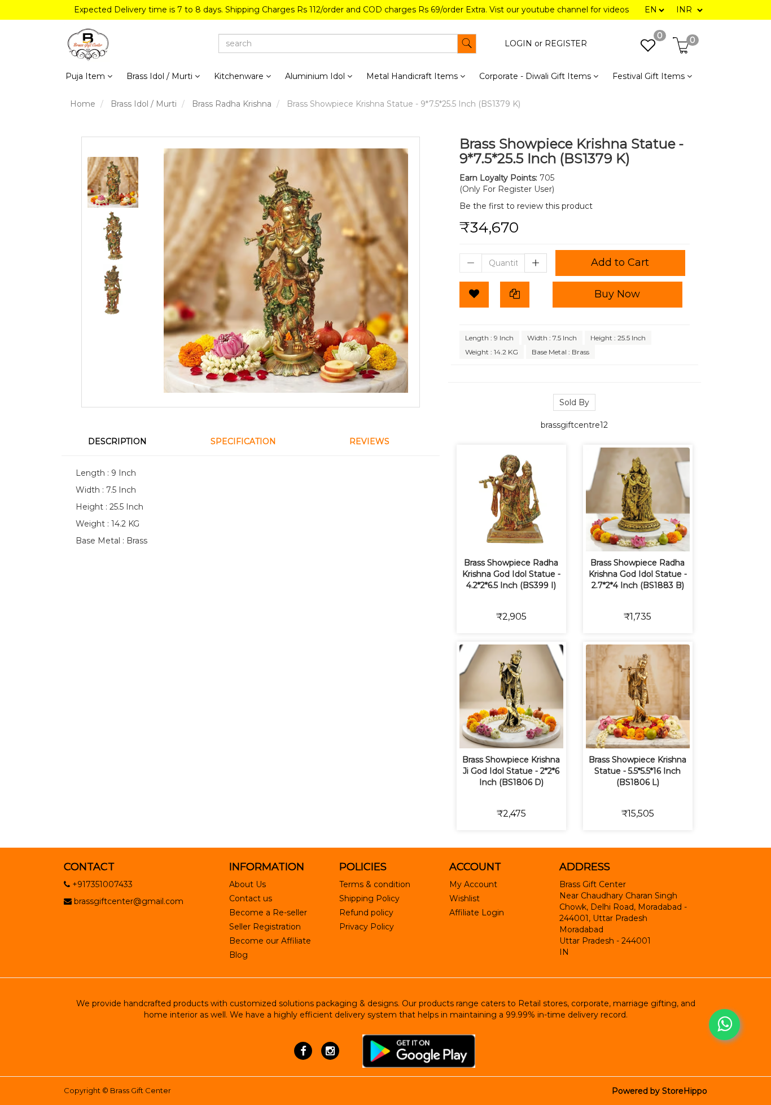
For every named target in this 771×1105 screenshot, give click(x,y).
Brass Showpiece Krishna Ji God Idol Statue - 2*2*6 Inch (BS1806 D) (511, 771)
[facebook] (303, 1050)
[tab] (124, 441)
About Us (247, 884)
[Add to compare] (524, 535)
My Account (473, 884)
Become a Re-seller (268, 912)
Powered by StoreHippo (659, 1091)
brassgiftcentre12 (574, 425)
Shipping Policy (369, 898)
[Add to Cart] (471, 535)
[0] (642, 48)
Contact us (250, 898)
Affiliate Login (476, 912)
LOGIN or (523, 43)
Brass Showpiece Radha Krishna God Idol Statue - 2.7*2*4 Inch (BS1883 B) (638, 574)
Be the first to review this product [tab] (526, 206)
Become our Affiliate (270, 941)
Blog (238, 955)
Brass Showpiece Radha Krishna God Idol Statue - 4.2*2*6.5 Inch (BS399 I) (511, 574)
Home (82, 104)
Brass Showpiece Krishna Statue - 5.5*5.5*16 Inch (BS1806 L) (637, 771)
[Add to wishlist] (498, 535)
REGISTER (566, 43)
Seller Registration (265, 927)
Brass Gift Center (140, 1090)
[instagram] (329, 1050)
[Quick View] (551, 535)
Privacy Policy (366, 927)
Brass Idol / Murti (144, 104)
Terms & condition (374, 884)
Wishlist (464, 898)
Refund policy (366, 912)
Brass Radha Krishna (231, 104)
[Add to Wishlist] (474, 295)
